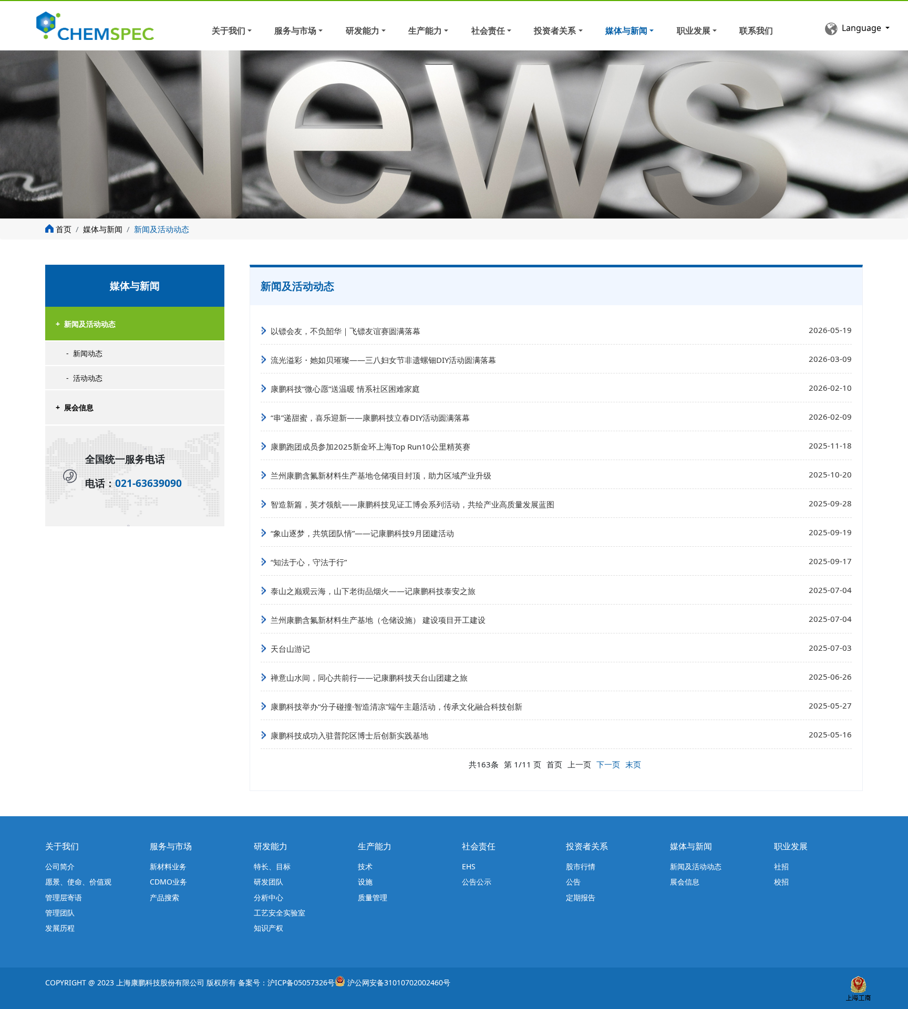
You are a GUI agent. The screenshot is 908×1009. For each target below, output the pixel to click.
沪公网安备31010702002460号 (398, 982)
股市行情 (580, 866)
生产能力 (425, 30)
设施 (365, 882)
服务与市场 (295, 30)
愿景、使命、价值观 (78, 882)
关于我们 (228, 30)
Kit (161, 24)
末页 (633, 764)
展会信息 (75, 407)
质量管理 (372, 897)
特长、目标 (272, 866)
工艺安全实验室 (279, 913)
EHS (469, 866)
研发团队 (268, 882)
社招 (781, 866)
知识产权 (268, 928)
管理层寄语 (63, 897)
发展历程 (60, 928)
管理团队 (60, 913)
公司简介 (60, 866)
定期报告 (580, 897)
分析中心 (268, 897)
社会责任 (488, 30)
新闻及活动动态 (86, 324)
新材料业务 (168, 866)
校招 (781, 882)
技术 (365, 866)
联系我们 (756, 30)
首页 (63, 229)
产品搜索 (164, 897)
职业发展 (693, 30)
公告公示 (476, 882)
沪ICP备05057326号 (301, 982)
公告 (573, 882)
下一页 (608, 764)
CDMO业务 (168, 882)
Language (862, 28)
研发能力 (362, 30)
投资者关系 (555, 30)
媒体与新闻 (626, 30)
